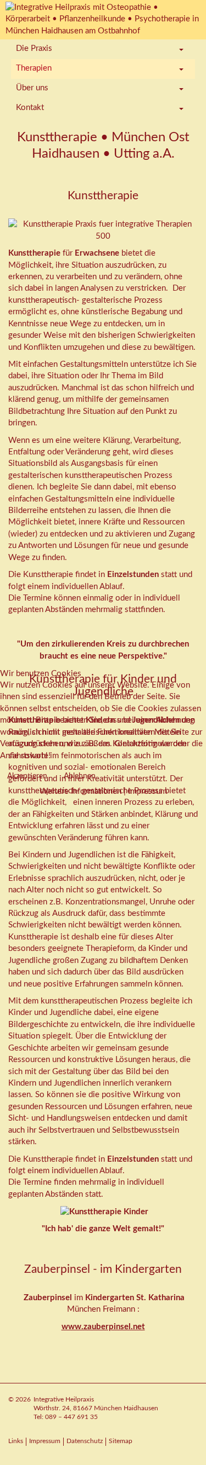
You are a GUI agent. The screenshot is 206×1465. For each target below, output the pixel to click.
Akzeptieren (27, 776)
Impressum (147, 791)
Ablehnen (80, 776)
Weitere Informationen (80, 791)
